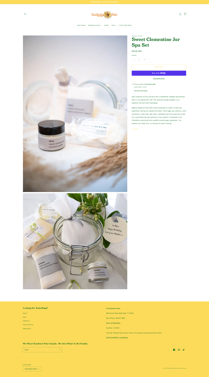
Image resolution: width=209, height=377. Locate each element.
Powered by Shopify (181, 368)
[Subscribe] (59, 349)
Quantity (134, 55)
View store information (140, 90)
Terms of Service (28, 325)
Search (25, 313)
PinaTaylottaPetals (171, 368)
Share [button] (136, 129)
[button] (25, 14)
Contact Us (26, 321)
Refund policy (27, 329)
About (24, 317)
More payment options (159, 78)
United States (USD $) (31, 369)
